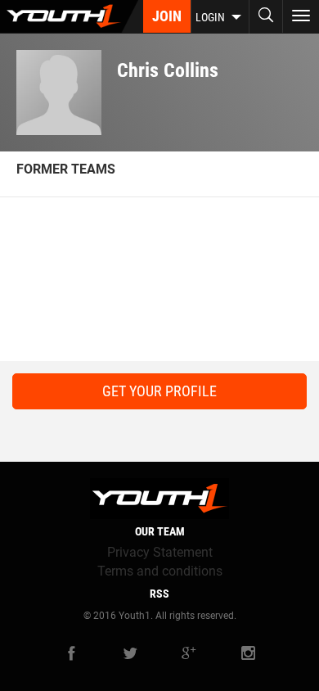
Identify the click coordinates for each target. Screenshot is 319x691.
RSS (159, 593)
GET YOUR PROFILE (159, 391)
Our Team (160, 531)
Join (167, 16)
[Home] (69, 16)
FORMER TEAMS (65, 169)
